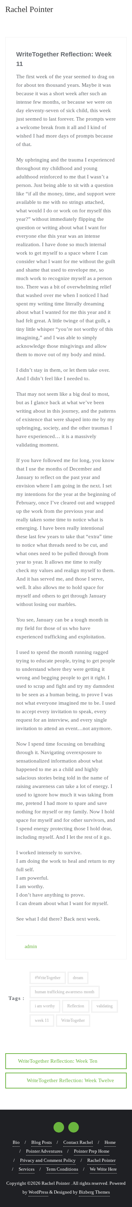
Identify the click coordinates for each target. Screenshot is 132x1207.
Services (26, 1169)
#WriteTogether (48, 977)
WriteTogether (73, 1020)
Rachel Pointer (101, 1160)
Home (110, 1142)
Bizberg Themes (94, 1192)
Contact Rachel (78, 1142)
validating (104, 1005)
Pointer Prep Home (91, 1151)
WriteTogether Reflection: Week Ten (58, 1061)
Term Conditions (62, 1169)
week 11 (42, 1020)
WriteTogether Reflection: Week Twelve (70, 1080)
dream (78, 977)
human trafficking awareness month (64, 991)
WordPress (38, 1192)
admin (30, 946)
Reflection (75, 1005)
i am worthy (45, 1005)
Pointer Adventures (44, 1151)
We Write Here (103, 1169)
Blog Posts (41, 1142)
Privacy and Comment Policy (48, 1160)
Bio (16, 1142)
